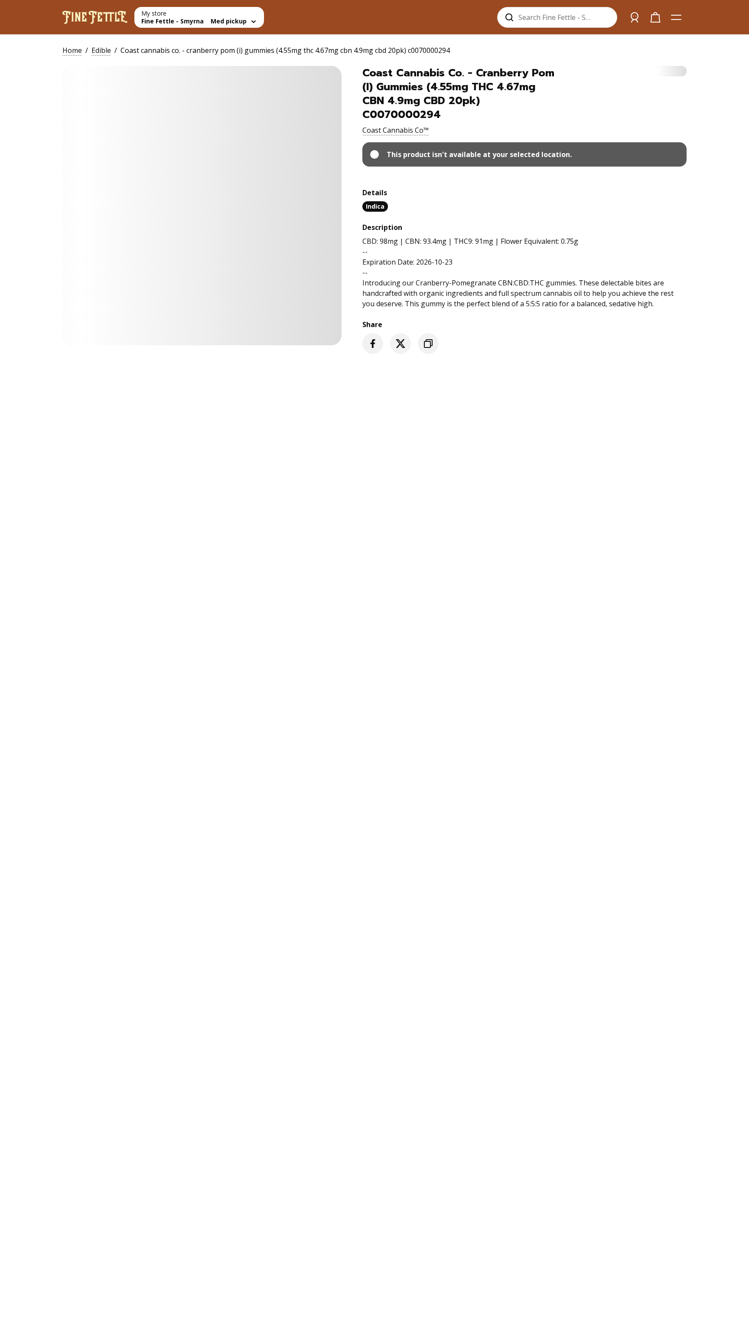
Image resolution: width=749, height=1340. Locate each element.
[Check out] (655, 17)
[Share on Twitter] (400, 343)
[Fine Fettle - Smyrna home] (94, 17)
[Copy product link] (428, 343)
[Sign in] (634, 17)
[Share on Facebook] (372, 343)
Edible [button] (101, 50)
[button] (395, 130)
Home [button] (72, 50)
